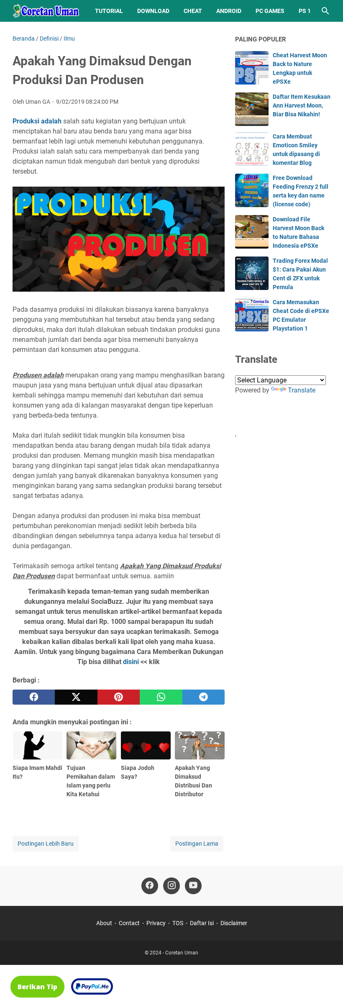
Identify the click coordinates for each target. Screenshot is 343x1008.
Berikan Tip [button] (37, 986)
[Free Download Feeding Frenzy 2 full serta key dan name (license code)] (252, 190)
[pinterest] (118, 697)
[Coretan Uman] (46, 11)
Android (228, 11)
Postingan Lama (196, 843)
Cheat (193, 11)
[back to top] (326, 989)
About (104, 923)
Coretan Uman (181, 953)
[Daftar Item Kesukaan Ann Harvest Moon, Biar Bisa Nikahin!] (252, 109)
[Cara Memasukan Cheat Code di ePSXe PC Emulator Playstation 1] (252, 314)
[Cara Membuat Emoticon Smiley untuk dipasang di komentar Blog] (252, 149)
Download (153, 11)
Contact (129, 923)
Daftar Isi (202, 923)
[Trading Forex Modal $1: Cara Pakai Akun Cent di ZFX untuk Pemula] (252, 273)
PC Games (270, 11)
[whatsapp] (161, 697)
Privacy (156, 923)
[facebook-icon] (149, 885)
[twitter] (76, 697)
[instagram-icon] (171, 885)
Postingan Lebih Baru (46, 843)
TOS (177, 923)
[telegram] (203, 697)
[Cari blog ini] (325, 11)
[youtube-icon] (193, 885)
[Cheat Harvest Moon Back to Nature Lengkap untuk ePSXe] (252, 68)
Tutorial (109, 11)
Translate (301, 390)
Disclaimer (233, 923)
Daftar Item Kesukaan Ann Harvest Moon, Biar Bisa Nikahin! (301, 105)
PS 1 (305, 11)
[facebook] (34, 697)
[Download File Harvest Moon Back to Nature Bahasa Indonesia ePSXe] (252, 232)
